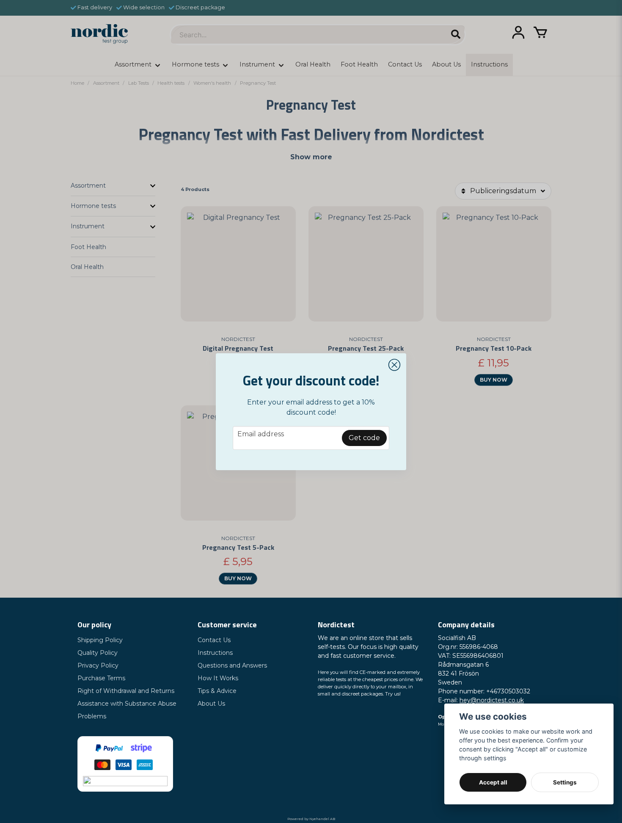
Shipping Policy (100, 640)
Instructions (215, 653)
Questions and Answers (232, 665)
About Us (211, 703)
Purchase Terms (101, 678)
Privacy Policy (97, 665)
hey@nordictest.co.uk (492, 700)
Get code (364, 438)
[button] (394, 365)
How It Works (218, 678)
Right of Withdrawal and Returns (125, 691)
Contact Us (214, 640)
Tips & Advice (217, 691)
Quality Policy (97, 653)
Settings (565, 782)
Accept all (493, 782)
